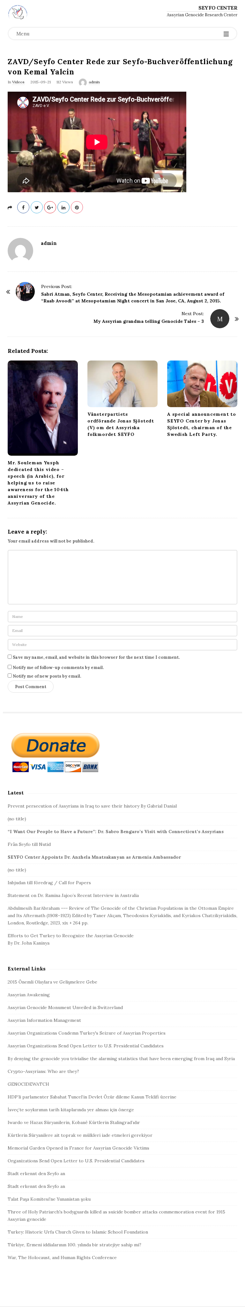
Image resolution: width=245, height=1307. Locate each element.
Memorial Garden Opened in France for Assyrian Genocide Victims (78, 1148)
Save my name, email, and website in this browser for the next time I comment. (96, 657)
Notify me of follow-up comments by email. (58, 667)
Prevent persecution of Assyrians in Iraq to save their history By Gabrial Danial (92, 806)
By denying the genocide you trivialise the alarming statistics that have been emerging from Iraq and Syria (121, 1058)
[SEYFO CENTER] (18, 12)
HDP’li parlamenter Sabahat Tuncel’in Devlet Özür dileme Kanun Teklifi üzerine (92, 1097)
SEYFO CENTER (217, 7)
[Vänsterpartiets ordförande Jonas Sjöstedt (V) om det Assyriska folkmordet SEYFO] (122, 384)
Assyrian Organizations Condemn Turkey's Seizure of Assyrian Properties (87, 1033)
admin (94, 82)
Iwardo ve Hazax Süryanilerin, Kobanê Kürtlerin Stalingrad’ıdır (74, 1122)
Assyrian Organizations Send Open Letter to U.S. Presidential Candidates (86, 1046)
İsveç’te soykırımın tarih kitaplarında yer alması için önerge (71, 1110)
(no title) (17, 819)
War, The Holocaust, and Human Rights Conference (62, 1257)
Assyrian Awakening (29, 995)
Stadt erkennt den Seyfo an (36, 1173)
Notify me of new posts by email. (47, 676)
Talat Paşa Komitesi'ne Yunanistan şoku (49, 1199)
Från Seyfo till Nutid (29, 844)
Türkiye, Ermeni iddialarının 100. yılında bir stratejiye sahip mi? (74, 1245)
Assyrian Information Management (44, 1020)
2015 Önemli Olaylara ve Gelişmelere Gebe (52, 982)
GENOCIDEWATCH (28, 1084)
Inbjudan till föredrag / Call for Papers (49, 882)
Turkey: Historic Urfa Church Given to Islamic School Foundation (78, 1232)
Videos (18, 82)
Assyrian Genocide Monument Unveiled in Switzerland (65, 1007)
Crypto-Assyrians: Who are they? (43, 1071)
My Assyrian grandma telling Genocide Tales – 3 (148, 321)
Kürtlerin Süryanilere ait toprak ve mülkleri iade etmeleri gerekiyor (80, 1135)
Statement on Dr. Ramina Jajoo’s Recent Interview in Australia (73, 895)
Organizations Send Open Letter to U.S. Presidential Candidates (76, 1161)
